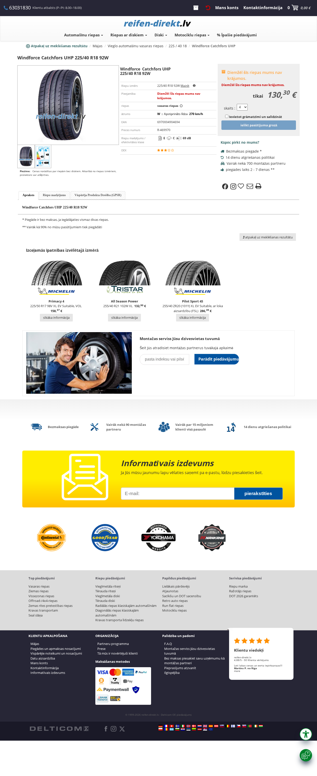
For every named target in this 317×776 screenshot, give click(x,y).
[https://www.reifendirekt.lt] (194, 729)
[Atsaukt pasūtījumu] (208, 7)
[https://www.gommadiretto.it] (183, 726)
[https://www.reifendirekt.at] (216, 726)
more (237, 671)
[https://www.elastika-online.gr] (172, 729)
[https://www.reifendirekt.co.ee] (188, 729)
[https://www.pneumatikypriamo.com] (244, 726)
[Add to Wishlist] (241, 186)
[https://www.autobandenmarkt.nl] (200, 726)
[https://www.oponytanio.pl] (160, 729)
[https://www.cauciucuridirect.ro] (166, 729)
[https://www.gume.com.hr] (183, 729)
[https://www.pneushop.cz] (238, 726)
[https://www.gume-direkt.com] (222, 726)
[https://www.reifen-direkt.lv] (200, 729)
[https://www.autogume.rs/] (205, 729)
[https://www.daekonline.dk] (194, 726)
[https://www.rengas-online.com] (233, 726)
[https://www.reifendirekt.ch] (172, 726)
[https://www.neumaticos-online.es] (211, 726)
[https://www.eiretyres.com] (255, 726)
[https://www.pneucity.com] (250, 726)
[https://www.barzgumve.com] (177, 729)
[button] (306, 734)
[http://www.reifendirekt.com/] (211, 729)
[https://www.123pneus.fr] (166, 726)
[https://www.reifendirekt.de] (160, 726)
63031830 (19, 7)
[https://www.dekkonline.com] (188, 726)
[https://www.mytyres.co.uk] (205, 726)
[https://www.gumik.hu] (261, 726)
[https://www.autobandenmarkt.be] (227, 726)
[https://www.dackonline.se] (177, 726)
